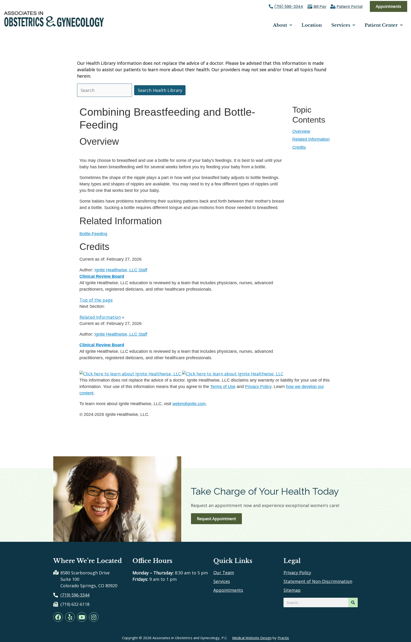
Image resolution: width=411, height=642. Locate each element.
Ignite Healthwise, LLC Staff (120, 334)
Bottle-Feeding (93, 233)
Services (340, 25)
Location (312, 25)
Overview (301, 131)
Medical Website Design (252, 637)
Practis (283, 637)
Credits (299, 147)
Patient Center (381, 25)
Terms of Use (222, 386)
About (280, 25)
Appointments (228, 590)
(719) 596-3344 (288, 6)
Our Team (223, 572)
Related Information (311, 139)
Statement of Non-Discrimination (318, 581)
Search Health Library (160, 90)
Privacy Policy (258, 386)
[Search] (353, 602)
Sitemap (292, 590)
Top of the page (96, 300)
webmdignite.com (189, 403)
